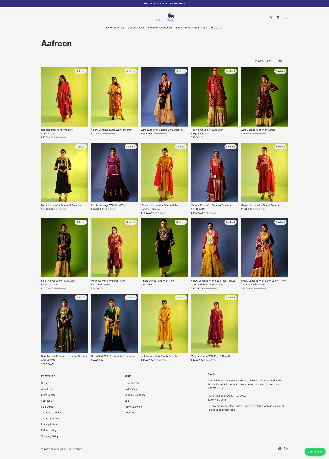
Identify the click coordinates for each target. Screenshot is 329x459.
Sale (127, 400)
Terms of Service (50, 418)
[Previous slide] (246, 248)
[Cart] (285, 17)
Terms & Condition (51, 412)
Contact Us (47, 400)
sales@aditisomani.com (222, 409)
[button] (271, 61)
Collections (131, 389)
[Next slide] (283, 248)
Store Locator (48, 394)
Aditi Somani (55, 449)
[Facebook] (280, 449)
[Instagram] (286, 449)
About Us (46, 389)
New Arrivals (132, 382)
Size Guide (47, 406)
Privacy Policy (49, 424)
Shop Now (179, 3)
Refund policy (49, 430)
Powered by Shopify (72, 449)
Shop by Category (135, 394)
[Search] (271, 17)
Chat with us (315, 451)
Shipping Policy (49, 436)
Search (45, 382)
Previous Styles (133, 406)
